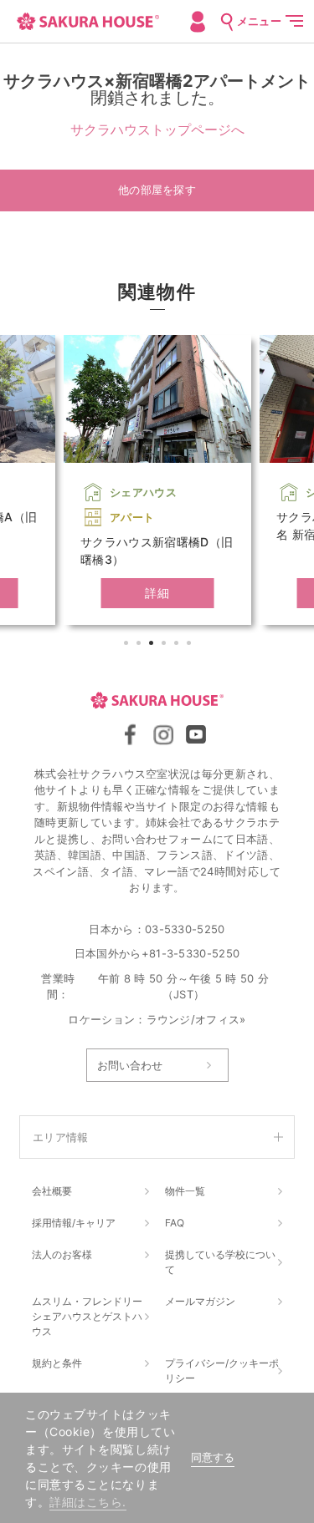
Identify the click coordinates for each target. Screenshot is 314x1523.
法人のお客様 (62, 1254)
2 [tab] (140, 645)
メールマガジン (200, 1301)
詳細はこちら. (87, 1502)
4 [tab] (166, 645)
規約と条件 (57, 1363)
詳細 (157, 593)
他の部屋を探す (157, 190)
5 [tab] (178, 645)
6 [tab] (191, 645)
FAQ (174, 1222)
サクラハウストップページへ (157, 129)
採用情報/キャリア (74, 1222)
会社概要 (52, 1191)
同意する (212, 1457)
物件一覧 (185, 1191)
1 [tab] (128, 645)
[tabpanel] (157, 480)
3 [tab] (153, 645)
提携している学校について (220, 1262)
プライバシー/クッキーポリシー (222, 1370)
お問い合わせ (129, 1065)
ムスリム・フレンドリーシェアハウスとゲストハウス (87, 1316)
